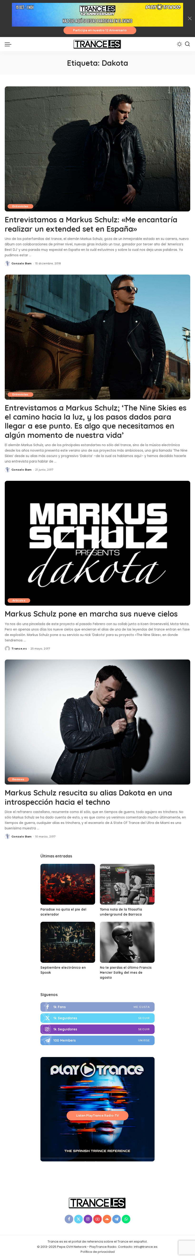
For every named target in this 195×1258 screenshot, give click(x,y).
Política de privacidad (98, 1252)
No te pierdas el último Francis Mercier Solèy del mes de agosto (125, 972)
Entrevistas (20, 206)
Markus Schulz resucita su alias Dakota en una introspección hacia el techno (88, 797)
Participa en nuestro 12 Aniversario (100, 30)
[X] (78, 1219)
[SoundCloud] (107, 1219)
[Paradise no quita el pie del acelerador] (67, 884)
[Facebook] (97, 1007)
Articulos (18, 600)
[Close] (189, 18)
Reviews (18, 779)
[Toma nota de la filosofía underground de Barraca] (127, 884)
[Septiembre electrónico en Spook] (67, 942)
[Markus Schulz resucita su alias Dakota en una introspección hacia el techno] (97, 722)
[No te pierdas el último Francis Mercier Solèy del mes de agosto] (127, 942)
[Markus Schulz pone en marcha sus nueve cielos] (97, 543)
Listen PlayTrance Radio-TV (97, 1115)
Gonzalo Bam (21, 263)
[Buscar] (187, 44)
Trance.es (19, 648)
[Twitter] (97, 1018)
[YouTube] (97, 1219)
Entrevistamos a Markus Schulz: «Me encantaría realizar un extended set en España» (91, 224)
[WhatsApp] (126, 1219)
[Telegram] (97, 1040)
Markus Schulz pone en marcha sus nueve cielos (91, 613)
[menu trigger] (9, 44)
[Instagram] (97, 1029)
